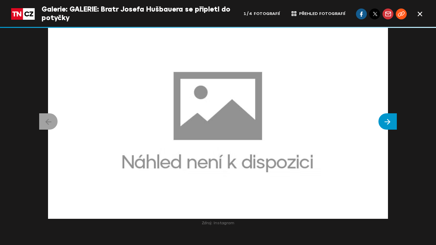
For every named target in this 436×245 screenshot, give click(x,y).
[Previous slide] (48, 121)
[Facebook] (361, 14)
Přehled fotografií (322, 13)
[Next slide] (387, 121)
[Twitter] (374, 14)
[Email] (388, 14)
